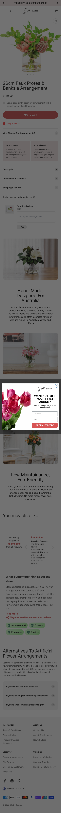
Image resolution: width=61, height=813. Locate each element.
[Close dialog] (56, 385)
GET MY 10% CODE (45, 425)
